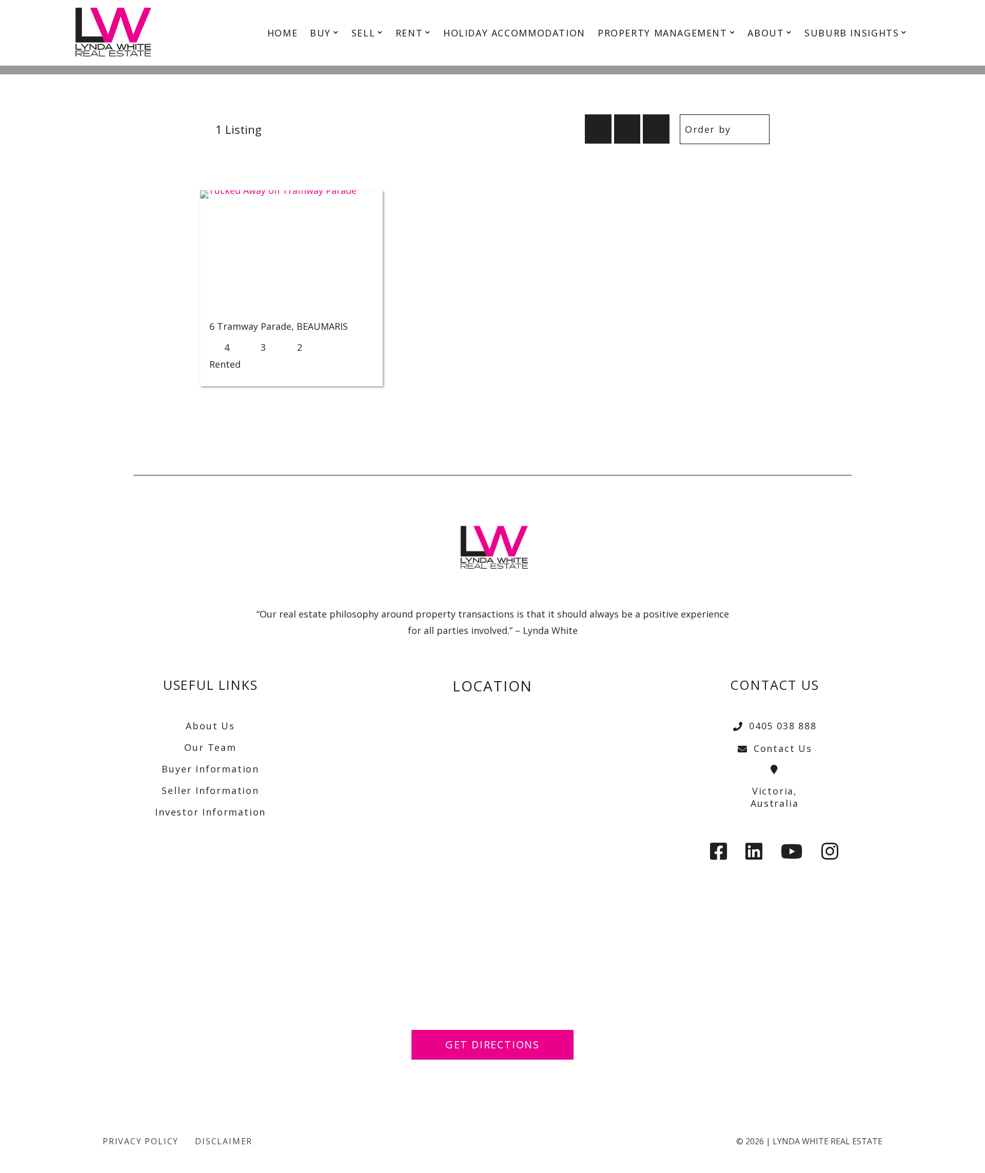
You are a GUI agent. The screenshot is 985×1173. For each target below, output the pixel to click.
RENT (409, 33)
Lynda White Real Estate (827, 1141)
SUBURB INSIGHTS (851, 33)
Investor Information (210, 812)
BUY (320, 33)
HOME (282, 33)
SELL (363, 33)
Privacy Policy (141, 1141)
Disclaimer (223, 1141)
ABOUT (765, 33)
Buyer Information (210, 769)
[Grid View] (627, 129)
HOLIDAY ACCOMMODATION (514, 33)
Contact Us (783, 748)
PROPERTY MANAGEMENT (662, 33)
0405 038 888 (783, 726)
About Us (210, 726)
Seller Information (210, 790)
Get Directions (492, 1044)
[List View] (656, 129)
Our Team (210, 747)
